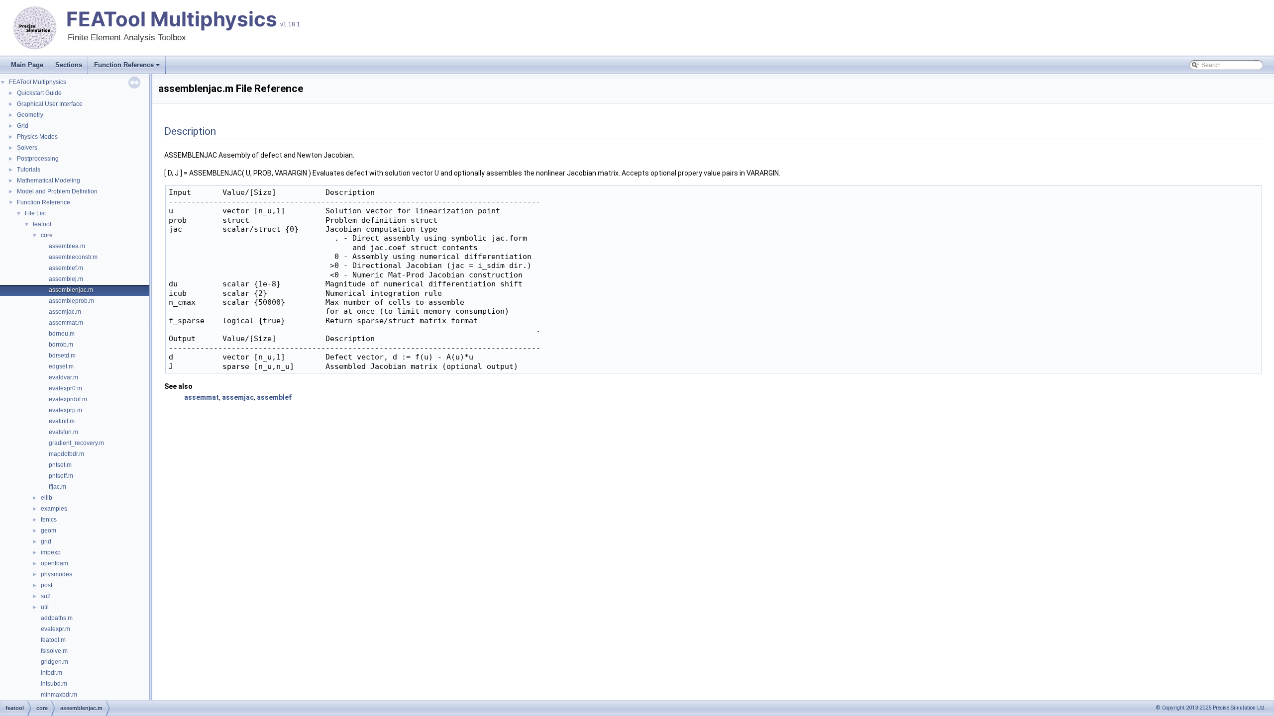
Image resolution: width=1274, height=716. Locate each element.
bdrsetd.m (62, 355)
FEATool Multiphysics (171, 19)
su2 (46, 596)
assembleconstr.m (73, 257)
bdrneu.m (62, 333)
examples (54, 508)
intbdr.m (51, 672)
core (47, 235)
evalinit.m (62, 421)
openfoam (54, 563)
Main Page (27, 65)
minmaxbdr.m (59, 694)
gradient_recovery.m (76, 443)
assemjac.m (65, 311)
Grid (22, 125)
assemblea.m (67, 246)
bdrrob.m (61, 344)
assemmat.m (66, 322)
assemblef (274, 397)
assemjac (238, 397)
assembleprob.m (71, 300)
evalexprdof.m (68, 399)
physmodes (56, 574)
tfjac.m (57, 486)
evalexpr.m (55, 629)
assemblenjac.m (71, 289)
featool (42, 224)
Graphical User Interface (50, 103)
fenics (49, 519)
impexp (51, 552)
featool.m (53, 639)
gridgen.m (54, 661)
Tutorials (28, 169)
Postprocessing (38, 158)
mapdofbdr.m (66, 453)
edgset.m (61, 366)
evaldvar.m (63, 377)
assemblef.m (66, 268)
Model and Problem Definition (57, 191)
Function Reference (124, 65)
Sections (68, 65)
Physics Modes (37, 136)
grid (46, 541)
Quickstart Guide (39, 93)
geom (48, 530)
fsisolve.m (54, 650)
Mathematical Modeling (48, 180)
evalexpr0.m (65, 388)
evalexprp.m (65, 410)
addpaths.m (57, 618)
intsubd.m (54, 683)
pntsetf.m (61, 475)
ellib (46, 497)
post (46, 585)
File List (35, 213)
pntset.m (60, 464)
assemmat (201, 397)
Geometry (30, 114)
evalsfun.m (63, 432)
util (45, 607)
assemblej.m (66, 278)
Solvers (27, 147)
